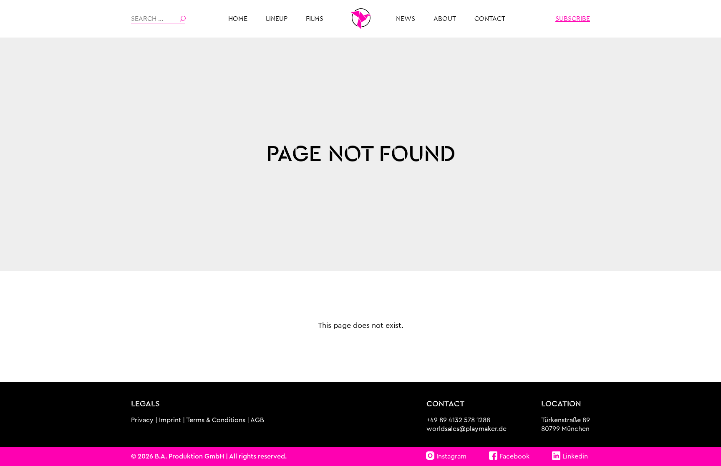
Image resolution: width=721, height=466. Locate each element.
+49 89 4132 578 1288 (458, 420)
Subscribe (572, 18)
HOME (237, 18)
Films (314, 18)
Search (183, 18)
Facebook (514, 456)
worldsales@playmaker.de (466, 429)
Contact (489, 18)
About (445, 18)
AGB (257, 420)
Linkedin (575, 456)
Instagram (451, 456)
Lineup (276, 18)
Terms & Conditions (215, 420)
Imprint (170, 420)
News (405, 18)
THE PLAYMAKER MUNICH (360, 18)
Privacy (142, 420)
